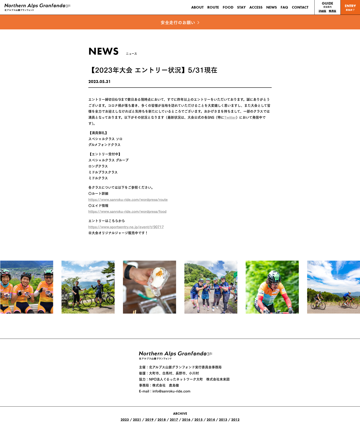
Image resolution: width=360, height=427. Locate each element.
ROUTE (213, 7)
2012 (235, 419)
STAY (241, 7)
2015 (198, 419)
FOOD (228, 7)
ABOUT (197, 7)
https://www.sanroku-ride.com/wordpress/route (128, 199)
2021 (137, 419)
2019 (149, 419)
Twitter (230, 116)
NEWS (271, 7)
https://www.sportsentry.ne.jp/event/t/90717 (126, 226)
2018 (162, 419)
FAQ (284, 7)
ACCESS (255, 7)
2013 (223, 419)
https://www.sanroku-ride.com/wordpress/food (127, 211)
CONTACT (300, 7)
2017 (174, 419)
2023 (125, 419)
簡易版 (332, 11)
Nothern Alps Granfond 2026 (176, 355)
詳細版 (322, 11)
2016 (186, 419)
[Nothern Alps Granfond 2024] (37, 7)
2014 (211, 419)
